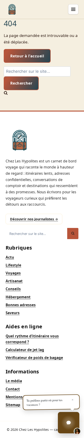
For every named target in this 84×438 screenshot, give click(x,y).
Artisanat (14, 281)
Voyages (13, 273)
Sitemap (13, 404)
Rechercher (21, 83)
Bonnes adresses (21, 305)
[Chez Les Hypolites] (12, 9)
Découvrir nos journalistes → (34, 219)
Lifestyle (13, 265)
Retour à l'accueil (27, 56)
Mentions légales (21, 397)
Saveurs (13, 312)
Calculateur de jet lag (25, 349)
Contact (13, 389)
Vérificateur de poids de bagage (34, 357)
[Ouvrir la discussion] (68, 422)
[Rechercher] (72, 233)
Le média (14, 381)
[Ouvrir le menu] (73, 9)
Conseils (13, 289)
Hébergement (18, 297)
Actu (10, 257)
